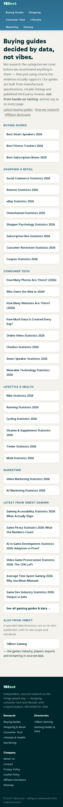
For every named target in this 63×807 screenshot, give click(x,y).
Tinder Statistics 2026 (21, 446)
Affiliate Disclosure (15, 779)
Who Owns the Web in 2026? (25, 292)
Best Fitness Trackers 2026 (24, 146)
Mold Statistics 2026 (20, 458)
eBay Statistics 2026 (20, 201)
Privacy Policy (12, 769)
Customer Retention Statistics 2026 (30, 247)
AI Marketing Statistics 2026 (25, 490)
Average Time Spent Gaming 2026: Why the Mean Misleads (29, 578)
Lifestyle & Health (14, 737)
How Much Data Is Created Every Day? (28, 321)
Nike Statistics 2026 (19, 395)
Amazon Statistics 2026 (22, 190)
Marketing (12, 27)
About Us (9, 758)
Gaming (28, 27)
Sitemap (9, 785)
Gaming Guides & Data (44, 729)
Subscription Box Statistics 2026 (28, 236)
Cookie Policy (12, 774)
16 (10, 3)
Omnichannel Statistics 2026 (25, 213)
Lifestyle (35, 19)
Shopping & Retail (15, 727)
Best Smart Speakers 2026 (24, 134)
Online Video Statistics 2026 (25, 335)
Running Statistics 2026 (22, 407)
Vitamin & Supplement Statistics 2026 (28, 432)
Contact (8, 764)
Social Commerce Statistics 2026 (28, 178)
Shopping (35, 12)
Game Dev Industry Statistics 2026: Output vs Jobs (30, 594)
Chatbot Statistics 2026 (22, 347)
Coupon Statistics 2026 (22, 259)
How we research (47, 110)
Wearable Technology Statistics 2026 (28, 372)
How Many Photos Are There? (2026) (31, 280)
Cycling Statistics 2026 (21, 419)
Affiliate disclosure (18, 115)
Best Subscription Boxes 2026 (26, 157)
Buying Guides (15, 12)
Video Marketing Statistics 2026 (28, 479)
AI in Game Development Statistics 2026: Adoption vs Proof (30, 546)
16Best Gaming (16, 644)
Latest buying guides (18, 110)
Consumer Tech (15, 19)
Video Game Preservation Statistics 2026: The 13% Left (30, 562)
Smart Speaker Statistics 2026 (26, 359)
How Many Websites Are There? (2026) (28, 305)
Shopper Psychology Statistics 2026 (30, 224)
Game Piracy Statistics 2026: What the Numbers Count (29, 530)
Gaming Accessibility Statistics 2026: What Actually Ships (30, 513)
